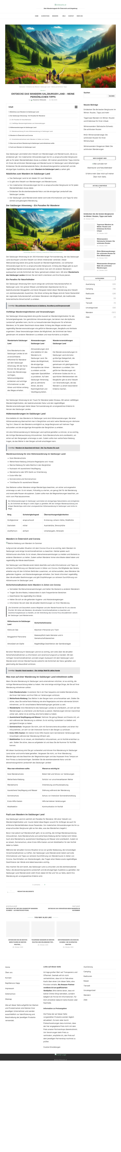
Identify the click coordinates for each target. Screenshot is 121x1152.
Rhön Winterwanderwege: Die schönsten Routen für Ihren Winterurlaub (96, 138)
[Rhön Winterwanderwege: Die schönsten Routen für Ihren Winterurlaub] (89, 254)
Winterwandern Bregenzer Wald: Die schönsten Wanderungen (106, 266)
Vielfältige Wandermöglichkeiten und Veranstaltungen (28, 123)
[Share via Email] (53, 884)
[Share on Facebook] (48, 884)
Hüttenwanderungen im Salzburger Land (23, 127)
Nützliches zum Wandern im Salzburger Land (24, 112)
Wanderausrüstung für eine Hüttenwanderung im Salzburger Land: (32, 131)
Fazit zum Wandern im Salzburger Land (22, 147)
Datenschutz (10, 994)
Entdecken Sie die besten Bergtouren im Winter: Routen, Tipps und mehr (99, 215)
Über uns (80, 16)
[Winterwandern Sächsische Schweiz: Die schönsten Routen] (68, 929)
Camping (101, 289)
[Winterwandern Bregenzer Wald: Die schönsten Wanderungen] (89, 266)
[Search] (85, 16)
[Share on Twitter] (50, 884)
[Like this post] (46, 884)
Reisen (101, 298)
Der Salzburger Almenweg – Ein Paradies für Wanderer (27, 116)
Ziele (64, 16)
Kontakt (71, 16)
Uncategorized (101, 308)
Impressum (9, 988)
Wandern (55, 16)
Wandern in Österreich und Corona (21, 135)
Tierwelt (101, 303)
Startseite (22, 87)
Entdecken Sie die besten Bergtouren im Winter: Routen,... (17, 942)
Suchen (87, 93)
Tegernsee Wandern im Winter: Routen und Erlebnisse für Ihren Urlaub (105, 228)
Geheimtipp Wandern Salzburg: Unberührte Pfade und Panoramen (43, 252)
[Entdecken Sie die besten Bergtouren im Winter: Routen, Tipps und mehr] (17, 929)
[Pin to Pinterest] (51, 884)
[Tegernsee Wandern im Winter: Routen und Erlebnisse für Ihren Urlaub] (43, 929)
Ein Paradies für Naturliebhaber (21, 119)
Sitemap (8, 999)
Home (36, 16)
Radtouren (101, 294)
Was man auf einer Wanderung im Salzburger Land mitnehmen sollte (32, 143)
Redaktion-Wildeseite (25, 891)
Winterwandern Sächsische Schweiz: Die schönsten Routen (68, 942)
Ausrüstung (45, 16)
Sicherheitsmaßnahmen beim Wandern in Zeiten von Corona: (30, 139)
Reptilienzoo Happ (12, 983)
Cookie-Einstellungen (51, 1047)
